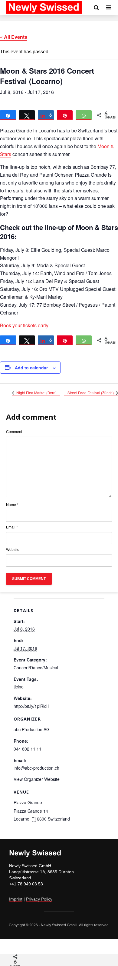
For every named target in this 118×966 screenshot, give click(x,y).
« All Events (13, 36)
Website (12, 549)
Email (12, 527)
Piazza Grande (28, 802)
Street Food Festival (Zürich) (91, 392)
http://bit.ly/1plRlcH (31, 706)
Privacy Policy (39, 899)
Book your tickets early (24, 325)
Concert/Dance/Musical (36, 668)
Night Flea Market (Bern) (36, 392)
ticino (19, 687)
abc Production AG (32, 729)
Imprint (15, 899)
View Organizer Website (37, 779)
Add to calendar (31, 368)
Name (12, 505)
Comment (14, 432)
